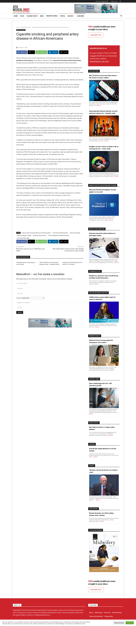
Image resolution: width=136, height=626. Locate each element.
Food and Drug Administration (60, 232)
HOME (16, 16)
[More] (99, 105)
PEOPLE (62, 16)
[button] (121, 16)
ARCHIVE (70, 16)
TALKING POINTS (32, 16)
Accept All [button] (130, 623)
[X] (120, 1)
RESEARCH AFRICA (52, 16)
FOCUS (22, 16)
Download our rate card (99, 61)
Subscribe (80, 16)
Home (18, 27)
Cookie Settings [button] (119, 623)
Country (18, 298)
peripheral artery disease (39, 235)
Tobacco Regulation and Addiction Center (58, 235)
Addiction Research (26, 27)
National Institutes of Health (24, 235)
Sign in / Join (114, 1)
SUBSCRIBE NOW (95, 35)
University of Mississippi (23, 238)
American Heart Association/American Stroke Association (36, 232)
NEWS (42, 16)
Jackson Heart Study (75, 232)
